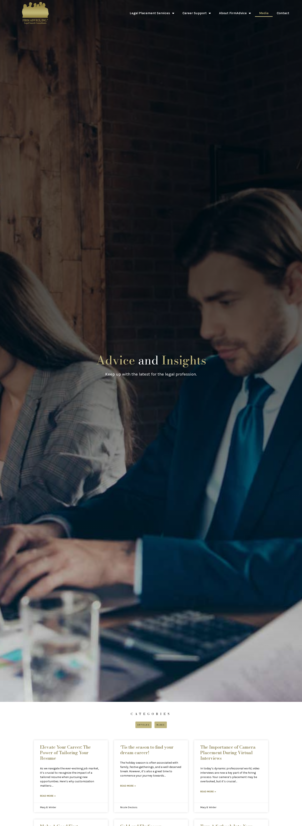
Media (264, 13)
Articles (143, 725)
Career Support (194, 13)
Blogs (161, 725)
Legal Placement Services (150, 13)
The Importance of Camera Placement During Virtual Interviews (228, 753)
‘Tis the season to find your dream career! (147, 750)
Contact (283, 13)
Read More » (48, 795)
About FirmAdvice (233, 13)
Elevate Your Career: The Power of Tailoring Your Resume (65, 753)
